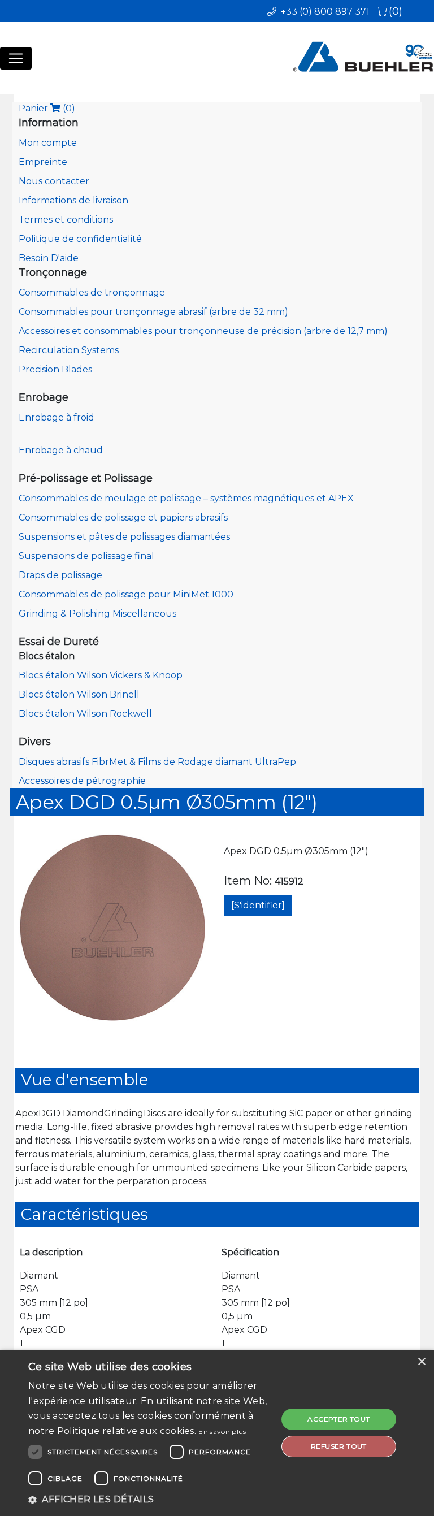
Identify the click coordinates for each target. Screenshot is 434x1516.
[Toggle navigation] (16, 58)
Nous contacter (54, 181)
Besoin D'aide (49, 258)
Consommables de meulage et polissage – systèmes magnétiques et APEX (186, 498)
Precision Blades (55, 369)
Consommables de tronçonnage (92, 292)
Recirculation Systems (69, 350)
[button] (149, 1500)
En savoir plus (222, 1431)
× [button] (421, 1362)
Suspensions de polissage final (86, 556)
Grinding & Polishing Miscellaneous (97, 613)
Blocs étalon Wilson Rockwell (85, 713)
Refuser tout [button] (339, 1446)
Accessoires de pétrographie (82, 781)
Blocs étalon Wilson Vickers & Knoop (101, 675)
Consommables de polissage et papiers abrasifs (123, 517)
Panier (47, 108)
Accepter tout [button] (338, 1419)
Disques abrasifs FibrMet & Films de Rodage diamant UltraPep (157, 761)
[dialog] (217, 1433)
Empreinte (43, 162)
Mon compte (48, 142)
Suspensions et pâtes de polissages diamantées (124, 536)
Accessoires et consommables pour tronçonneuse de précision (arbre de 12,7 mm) (203, 331)
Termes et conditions (66, 219)
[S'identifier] (258, 905)
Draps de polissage (60, 575)
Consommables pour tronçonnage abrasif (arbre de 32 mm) (153, 311)
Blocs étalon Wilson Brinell (79, 694)
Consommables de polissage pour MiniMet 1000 (126, 594)
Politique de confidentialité (80, 238)
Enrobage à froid (56, 417)
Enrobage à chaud (61, 450)
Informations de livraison (73, 200)
